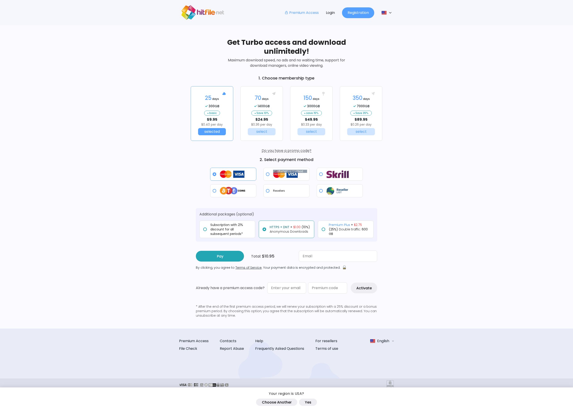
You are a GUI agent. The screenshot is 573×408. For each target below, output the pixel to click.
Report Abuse (232, 348)
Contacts (228, 341)
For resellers (326, 341)
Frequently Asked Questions (279, 348)
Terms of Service (248, 267)
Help (259, 341)
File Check (188, 348)
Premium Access (304, 12)
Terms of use (326, 348)
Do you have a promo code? (286, 150)
